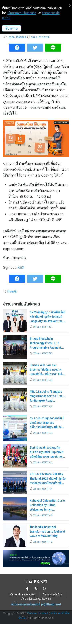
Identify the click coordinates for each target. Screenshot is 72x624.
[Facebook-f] (27, 588)
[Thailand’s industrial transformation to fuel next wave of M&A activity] (15, 535)
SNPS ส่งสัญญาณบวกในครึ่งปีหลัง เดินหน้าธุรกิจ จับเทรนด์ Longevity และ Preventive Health (47, 318)
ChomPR (12, 291)
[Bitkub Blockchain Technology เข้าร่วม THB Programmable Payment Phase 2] (15, 347)
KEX (20, 267)
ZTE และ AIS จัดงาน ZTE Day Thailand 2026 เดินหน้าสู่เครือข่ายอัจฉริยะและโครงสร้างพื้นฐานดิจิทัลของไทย (48, 480)
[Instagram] (45, 588)
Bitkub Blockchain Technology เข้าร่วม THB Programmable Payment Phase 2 (45, 345)
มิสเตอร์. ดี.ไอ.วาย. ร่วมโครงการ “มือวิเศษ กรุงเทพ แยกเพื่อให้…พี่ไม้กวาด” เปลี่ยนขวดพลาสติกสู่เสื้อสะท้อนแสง (47, 371)
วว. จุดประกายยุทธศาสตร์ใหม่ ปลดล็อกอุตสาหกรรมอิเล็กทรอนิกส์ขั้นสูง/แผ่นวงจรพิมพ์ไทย (47, 424)
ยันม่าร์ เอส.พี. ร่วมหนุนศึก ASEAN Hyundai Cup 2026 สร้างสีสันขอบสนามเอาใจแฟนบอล (47, 454)
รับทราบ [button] (11, 28)
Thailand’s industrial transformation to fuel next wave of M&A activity (47, 531)
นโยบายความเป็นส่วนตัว (21, 13)
